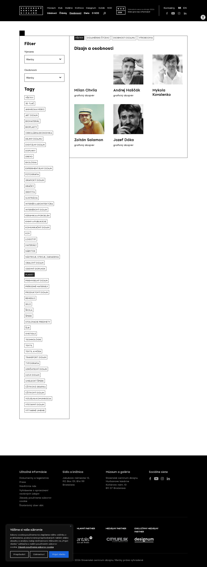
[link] (203, 17)
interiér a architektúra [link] (39, 204)
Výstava (29, 51)
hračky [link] (29, 186)
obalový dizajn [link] (34, 263)
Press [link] (22, 482)
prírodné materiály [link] (36, 286)
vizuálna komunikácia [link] (38, 398)
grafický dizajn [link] (34, 180)
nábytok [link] (30, 251)
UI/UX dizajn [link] (32, 375)
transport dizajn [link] (35, 357)
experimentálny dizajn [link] (38, 168)
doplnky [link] (30, 150)
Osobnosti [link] (75, 13)
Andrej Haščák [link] (126, 90)
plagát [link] (29, 274)
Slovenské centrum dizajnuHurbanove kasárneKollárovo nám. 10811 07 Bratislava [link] (122, 483)
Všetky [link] (29, 97)
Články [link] (63, 13)
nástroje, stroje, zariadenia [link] (42, 257)
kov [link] (27, 233)
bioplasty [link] (31, 127)
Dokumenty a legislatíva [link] (34, 477)
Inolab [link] (101, 8)
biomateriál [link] (32, 121)
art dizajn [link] (31, 115)
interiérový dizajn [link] (36, 209)
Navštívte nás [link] (27, 486)
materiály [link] (31, 245)
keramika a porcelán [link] (37, 215)
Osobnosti (30, 70)
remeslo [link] (30, 298)
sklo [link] (28, 304)
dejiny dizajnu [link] (33, 139)
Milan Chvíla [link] (85, 90)
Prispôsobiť (19, 554)
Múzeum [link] (51, 8)
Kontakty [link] (169, 8)
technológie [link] (33, 339)
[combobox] (44, 59)
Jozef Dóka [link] (123, 140)
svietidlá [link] (30, 333)
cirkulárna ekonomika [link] (38, 133)
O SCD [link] (95, 13)
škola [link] (28, 310)
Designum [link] (91, 8)
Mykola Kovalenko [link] (161, 92)
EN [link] (185, 8)
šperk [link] (28, 316)
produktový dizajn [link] (36, 292)
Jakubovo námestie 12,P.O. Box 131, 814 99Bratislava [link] (76, 481)
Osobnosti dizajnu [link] (124, 37)
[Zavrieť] (70, 526)
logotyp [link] (30, 239)
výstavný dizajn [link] (34, 404)
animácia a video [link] (34, 109)
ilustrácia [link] (31, 198)
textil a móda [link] (33, 351)
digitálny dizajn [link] (35, 144)
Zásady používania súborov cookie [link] (36, 547)
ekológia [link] (31, 162)
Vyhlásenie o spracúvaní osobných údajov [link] (33, 492)
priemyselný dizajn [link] (36, 280)
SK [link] (179, 8)
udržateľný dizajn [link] (36, 369)
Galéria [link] (69, 8)
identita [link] (30, 192)
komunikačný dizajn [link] (37, 227)
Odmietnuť (39, 554)
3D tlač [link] (29, 103)
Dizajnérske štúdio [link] (98, 37)
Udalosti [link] (52, 13)
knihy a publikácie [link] (35, 221)
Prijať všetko (58, 554)
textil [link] (28, 345)
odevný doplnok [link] (35, 268)
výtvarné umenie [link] (35, 410)
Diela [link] (86, 13)
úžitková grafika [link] (35, 387)
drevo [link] (29, 156)
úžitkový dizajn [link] (34, 392)
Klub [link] (60, 8)
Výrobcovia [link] (146, 37)
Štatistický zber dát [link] (31, 505)
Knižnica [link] (79, 8)
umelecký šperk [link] (34, 381)
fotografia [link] (32, 174)
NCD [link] (109, 8)
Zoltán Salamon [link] (88, 140)
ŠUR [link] (27, 327)
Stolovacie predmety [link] (37, 322)
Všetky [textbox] (30, 59)
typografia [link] (32, 363)
